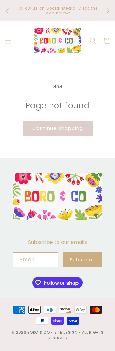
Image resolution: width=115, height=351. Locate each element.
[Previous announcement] (7, 11)
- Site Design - (66, 332)
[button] (8, 41)
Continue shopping (57, 128)
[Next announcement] (108, 11)
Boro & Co (38, 332)
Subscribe (83, 259)
